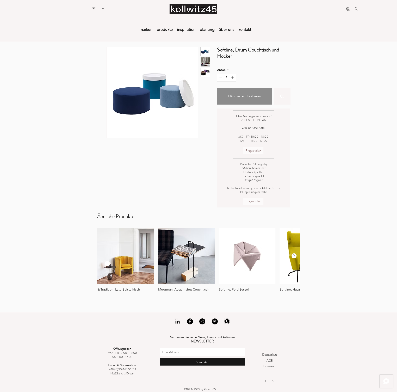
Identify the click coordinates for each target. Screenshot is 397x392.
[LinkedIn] (178, 321)
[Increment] (233, 77)
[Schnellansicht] (125, 256)
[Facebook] (190, 321)
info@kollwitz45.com (122, 373)
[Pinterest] (215, 321)
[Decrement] (220, 77)
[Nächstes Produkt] (294, 255)
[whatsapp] (227, 321)
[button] (348, 9)
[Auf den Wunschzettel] (282, 96)
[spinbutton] (226, 77)
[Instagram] (202, 321)
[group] (198, 263)
